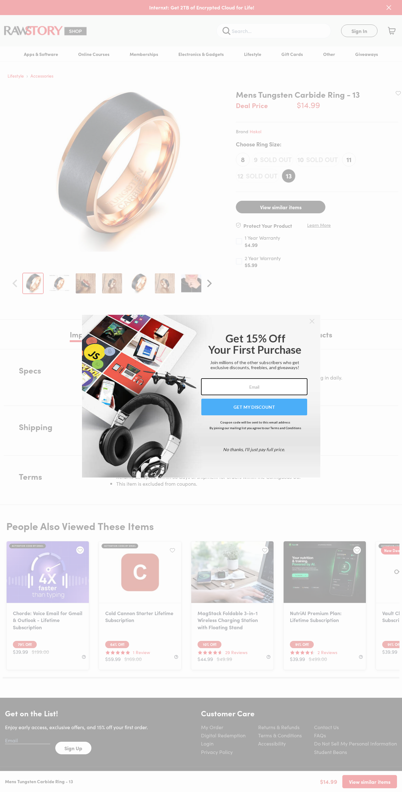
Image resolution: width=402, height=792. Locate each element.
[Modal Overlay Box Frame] (201, 396)
